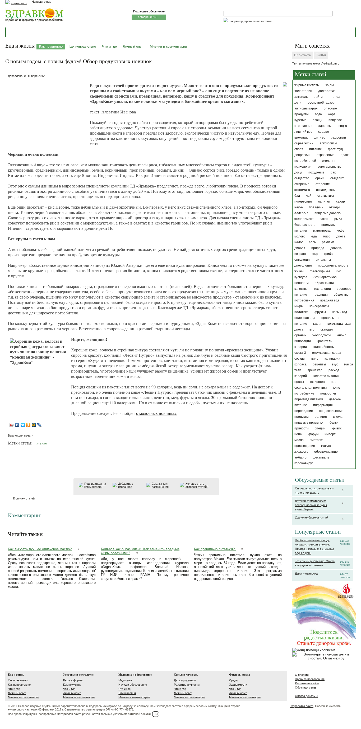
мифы (298, 306)
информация (323, 405)
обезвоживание (326, 451)
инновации (302, 341)
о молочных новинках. (156, 413)
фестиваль (321, 457)
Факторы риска (239, 674)
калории (300, 347)
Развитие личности (187, 684)
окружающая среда (326, 353)
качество (301, 289)
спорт (298, 149)
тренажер (315, 370)
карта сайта (19, 3)
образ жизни (324, 283)
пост (334, 382)
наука (298, 207)
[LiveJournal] (39, 424)
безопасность (304, 225)
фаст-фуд (335, 149)
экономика (302, 190)
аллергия (301, 213)
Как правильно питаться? (215, 549)
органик (300, 335)
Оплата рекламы (306, 696)
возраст (300, 254)
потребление (304, 393)
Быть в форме (72, 680)
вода (318, 114)
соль (312, 242)
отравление (326, 155)
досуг (298, 172)
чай (308, 196)
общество (301, 178)
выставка (316, 440)
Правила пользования (310, 679)
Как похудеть (72, 684)
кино (336, 387)
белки (334, 422)
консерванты (319, 306)
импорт (330, 434)
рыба (338, 219)
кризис (337, 428)
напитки (324, 201)
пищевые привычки (308, 422)
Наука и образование (132, 684)
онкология (302, 260)
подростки (328, 393)
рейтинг (320, 97)
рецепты (319, 364)
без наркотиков (324, 277)
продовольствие (331, 411)
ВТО (311, 329)
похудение (316, 172)
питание (315, 149)
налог (298, 242)
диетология (303, 265)
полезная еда (304, 318)
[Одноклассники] (28, 424)
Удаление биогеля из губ (311, 517)
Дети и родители (185, 680)
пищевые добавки (327, 213)
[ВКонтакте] (17, 424)
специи (320, 428)
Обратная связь (306, 687)
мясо (326, 236)
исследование (326, 190)
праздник (316, 207)
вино (314, 358)
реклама (328, 242)
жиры (330, 85)
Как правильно (51, 46)
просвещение (304, 446)
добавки (336, 248)
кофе (340, 230)
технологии (322, 289)
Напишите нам (42, 1)
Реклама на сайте (307, 683)
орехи (319, 178)
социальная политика (310, 387)
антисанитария (306, 108)
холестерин (303, 91)
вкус (335, 364)
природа (317, 248)
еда (314, 236)
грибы (328, 254)
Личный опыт (133, 46)
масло (299, 440)
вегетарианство (329, 166)
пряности (301, 428)
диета (340, 236)
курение (300, 120)
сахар (340, 201)
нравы (299, 382)
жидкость (301, 451)
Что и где (109, 46)
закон (324, 219)
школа (338, 417)
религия (321, 417)
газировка (317, 382)
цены (298, 434)
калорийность (323, 347)
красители (324, 341)
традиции (320, 294)
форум (313, 434)
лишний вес (303, 132)
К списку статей (24, 498)
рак (333, 172)
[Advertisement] (47, 112)
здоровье (325, 126)
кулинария (332, 358)
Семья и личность (186, 674)
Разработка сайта (301, 706)
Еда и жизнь (16, 674)
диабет (299, 248)
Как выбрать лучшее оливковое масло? (40, 549)
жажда (326, 446)
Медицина (125, 680)
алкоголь (301, 97)
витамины (323, 260)
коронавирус (303, 463)
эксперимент (304, 219)
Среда (233, 680)
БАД (297, 196)
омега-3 (300, 353)
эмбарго (300, 457)
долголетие (327, 91)
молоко (299, 236)
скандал (327, 329)
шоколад (301, 137)
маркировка (322, 230)
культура (300, 277)
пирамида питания (308, 399)
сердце (323, 132)
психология (303, 166)
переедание (303, 411)
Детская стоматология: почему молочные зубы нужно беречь (311, 505)
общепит (337, 178)
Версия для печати (20, 435)
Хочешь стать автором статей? (197, 485)
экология (328, 161)
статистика (325, 196)
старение (323, 184)
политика (301, 312)
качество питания (326, 376)
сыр (315, 254)
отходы (334, 207)
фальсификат (320, 271)
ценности (301, 283)
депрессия (302, 155)
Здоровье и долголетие (78, 674)
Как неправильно (82, 46)
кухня (317, 323)
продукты (301, 417)
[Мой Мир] (34, 424)
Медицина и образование (135, 674)
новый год (339, 312)
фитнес (319, 137)
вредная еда (329, 300)
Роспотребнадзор (321, 102)
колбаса (300, 364)
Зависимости (238, 684)
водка (343, 126)
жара (332, 114)
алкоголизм (328, 143)
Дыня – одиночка (306, 573)
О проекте (302, 674)
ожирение (301, 184)
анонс (341, 335)
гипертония (303, 201)
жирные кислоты (307, 85)
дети (298, 102)
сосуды (299, 358)
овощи (317, 120)
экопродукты (321, 335)
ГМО (338, 271)
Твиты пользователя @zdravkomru (315, 63)
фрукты (320, 312)
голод (336, 97)
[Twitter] (23, 424)
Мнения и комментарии (168, 46)
